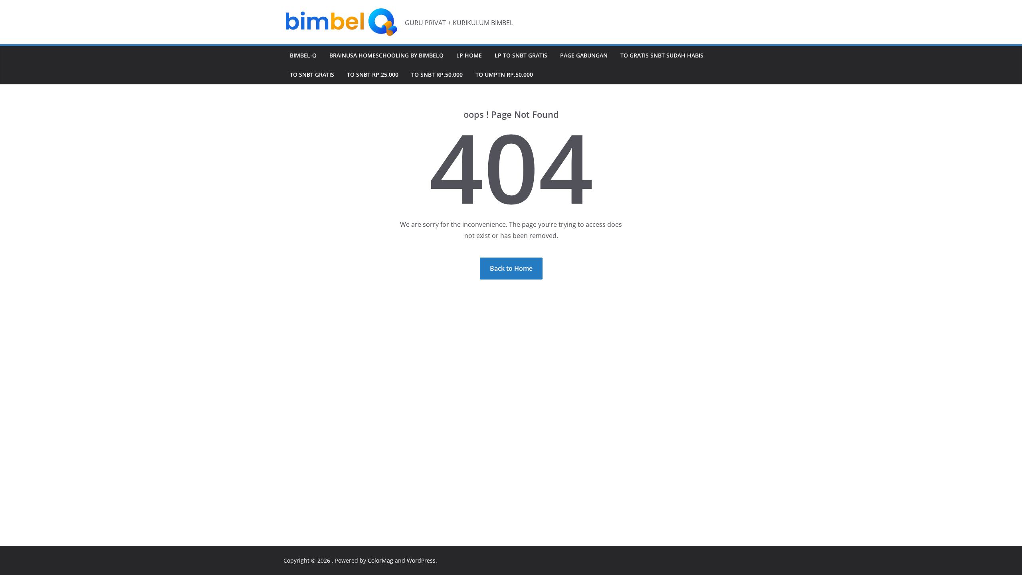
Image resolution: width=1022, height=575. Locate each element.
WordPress (421, 560)
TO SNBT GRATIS (312, 74)
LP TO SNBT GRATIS (521, 55)
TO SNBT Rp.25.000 (372, 74)
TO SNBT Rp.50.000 (437, 74)
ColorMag (380, 560)
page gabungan (584, 55)
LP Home (469, 55)
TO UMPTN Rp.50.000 (504, 74)
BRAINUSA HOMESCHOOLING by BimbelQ (386, 55)
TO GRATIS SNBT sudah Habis (661, 55)
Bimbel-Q (303, 55)
